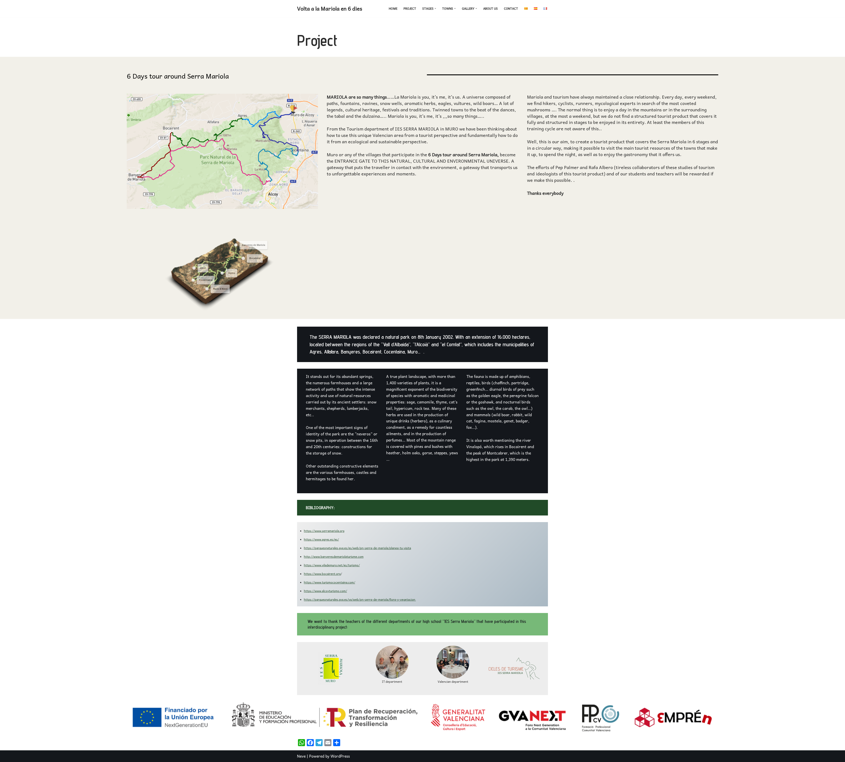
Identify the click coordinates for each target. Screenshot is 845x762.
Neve (301, 756)
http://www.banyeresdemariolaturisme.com (334, 556)
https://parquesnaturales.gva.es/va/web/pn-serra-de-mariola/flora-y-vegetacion (360, 599)
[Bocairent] (243, 258)
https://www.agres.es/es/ (321, 539)
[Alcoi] (194, 268)
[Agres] (222, 273)
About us (490, 8)
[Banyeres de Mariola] (235, 245)
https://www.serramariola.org (324, 530)
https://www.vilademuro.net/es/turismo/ (332, 565)
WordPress (340, 756)
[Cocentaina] (193, 280)
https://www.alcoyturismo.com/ (325, 591)
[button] (435, 8)
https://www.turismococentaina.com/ (329, 582)
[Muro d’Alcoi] (207, 289)
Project (410, 8)
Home (393, 8)
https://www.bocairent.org (322, 573)
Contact (511, 8)
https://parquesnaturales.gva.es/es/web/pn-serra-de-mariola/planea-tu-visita (357, 548)
